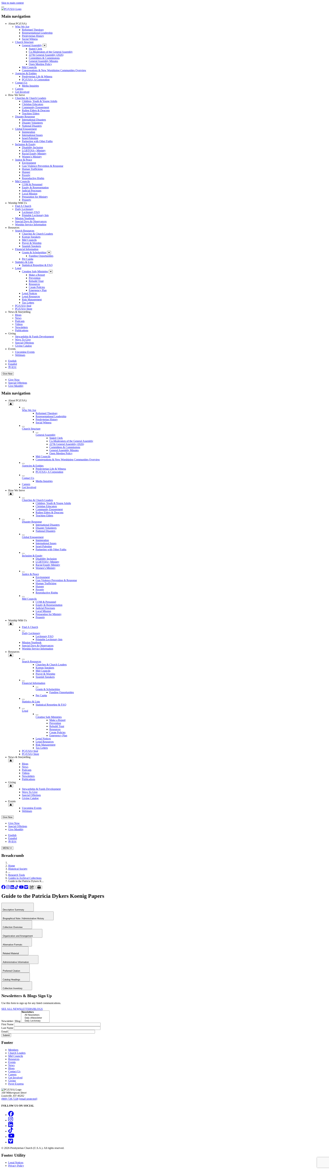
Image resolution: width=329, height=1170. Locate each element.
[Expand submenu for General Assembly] (44, 45)
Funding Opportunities (41, 255)
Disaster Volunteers (32, 122)
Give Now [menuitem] (14, 379)
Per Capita (27, 258)
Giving (12, 1080)
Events (12, 1062)
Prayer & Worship (31, 243)
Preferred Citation (12, 971)
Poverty (26, 175)
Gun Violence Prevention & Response (42, 165)
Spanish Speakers (31, 246)
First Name (7, 1024)
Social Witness (30, 39)
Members (13, 1049)
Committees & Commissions (44, 58)
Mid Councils (29, 67)
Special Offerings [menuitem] (17, 382)
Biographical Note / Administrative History (24, 918)
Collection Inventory (13, 988)
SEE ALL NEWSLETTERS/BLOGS (22, 1008)
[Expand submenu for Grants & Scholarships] (49, 252)
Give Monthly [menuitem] (15, 385)
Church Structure (24, 42)
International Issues (32, 135)
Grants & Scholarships (34, 252)
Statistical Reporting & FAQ (37, 265)
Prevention (34, 277)
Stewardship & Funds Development (34, 336)
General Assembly (32, 45)
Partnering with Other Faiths (37, 141)
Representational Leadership (37, 32)
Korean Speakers (31, 236)
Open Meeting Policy (40, 64)
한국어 (12, 367)
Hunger (26, 172)
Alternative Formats (13, 944)
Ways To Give (23, 339)
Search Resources (24, 230)
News (18, 318)
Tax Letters (28, 302)
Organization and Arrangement (18, 936)
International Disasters (34, 119)
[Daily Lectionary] (35, 1020)
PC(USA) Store (23, 308)
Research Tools (16, 874)
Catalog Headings (12, 979)
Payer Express (16, 1083)
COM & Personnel (32, 184)
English (12, 360)
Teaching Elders (30, 113)
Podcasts (20, 321)
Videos (19, 324)
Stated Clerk (35, 48)
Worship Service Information (30, 224)
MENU (6, 848)
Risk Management (32, 299)
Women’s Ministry (32, 156)
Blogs (18, 314)
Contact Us (21, 82)
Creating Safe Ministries (35, 271)
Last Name (7, 1027)
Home (11, 865)
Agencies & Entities (26, 73)
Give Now (7, 373)
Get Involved (22, 91)
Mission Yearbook (25, 218)
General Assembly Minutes (43, 61)
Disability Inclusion (32, 147)
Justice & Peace (23, 159)
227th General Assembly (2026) (46, 54)
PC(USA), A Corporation (36, 79)
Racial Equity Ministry (34, 153)
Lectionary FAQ (31, 212)
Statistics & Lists (24, 262)
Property (26, 199)
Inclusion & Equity (25, 144)
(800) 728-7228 (9, 1098)
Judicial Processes (31, 190)
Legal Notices (29, 293)
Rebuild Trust (36, 281)
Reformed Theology (33, 29)
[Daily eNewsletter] (35, 1018)
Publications (21, 330)
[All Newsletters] (35, 1015)
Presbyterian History (33, 35)
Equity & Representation (35, 187)
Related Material (11, 953)
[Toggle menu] (2, 6)
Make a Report (37, 274)
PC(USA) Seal (23, 305)
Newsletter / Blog (10, 1021)
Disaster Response (25, 116)
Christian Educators (32, 104)
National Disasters (32, 125)
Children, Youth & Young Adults (39, 101)
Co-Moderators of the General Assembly (51, 51)
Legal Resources (31, 296)
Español (12, 363)
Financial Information (26, 249)
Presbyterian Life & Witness (37, 76)
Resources (34, 284)
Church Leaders (17, 1052)
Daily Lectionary (24, 209)
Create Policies (37, 287)
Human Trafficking (32, 169)
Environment (29, 162)
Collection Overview (13, 927)
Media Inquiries (30, 85)
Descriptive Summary (14, 909)
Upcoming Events (25, 351)
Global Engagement (26, 128)
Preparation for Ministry (35, 196)
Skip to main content (12, 2)
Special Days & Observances (31, 221)
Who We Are (22, 26)
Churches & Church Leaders (30, 98)
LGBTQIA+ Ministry (34, 150)
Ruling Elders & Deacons (36, 110)
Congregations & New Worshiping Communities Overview (54, 70)
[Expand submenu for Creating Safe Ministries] (51, 271)
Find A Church (23, 206)
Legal (18, 268)
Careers (19, 88)
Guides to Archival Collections (24, 878)
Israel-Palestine (30, 138)
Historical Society (17, 868)
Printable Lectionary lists (35, 215)
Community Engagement (35, 107)
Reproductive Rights (33, 178)
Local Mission (29, 193)
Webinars (20, 355)
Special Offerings (24, 342)
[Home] (11, 9)
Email (4, 1031)
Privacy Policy (16, 1165)
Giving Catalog (23, 345)
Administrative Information (16, 962)
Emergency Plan (38, 290)
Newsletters (21, 327)
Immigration (28, 132)
